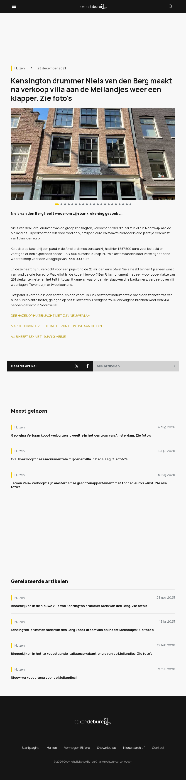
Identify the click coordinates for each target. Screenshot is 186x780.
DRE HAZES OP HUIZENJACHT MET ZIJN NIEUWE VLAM (51, 315)
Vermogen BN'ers (77, 747)
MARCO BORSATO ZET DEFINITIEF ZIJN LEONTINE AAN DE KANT (57, 326)
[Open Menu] (13, 6)
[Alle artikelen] (130, 204)
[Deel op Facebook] (87, 366)
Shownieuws (106, 747)
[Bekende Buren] (93, 6)
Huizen (20, 68)
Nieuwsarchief (134, 747)
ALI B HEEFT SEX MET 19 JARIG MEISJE (38, 336)
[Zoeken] (170, 6)
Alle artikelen (108, 366)
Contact (158, 747)
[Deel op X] (76, 366)
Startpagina (30, 747)
